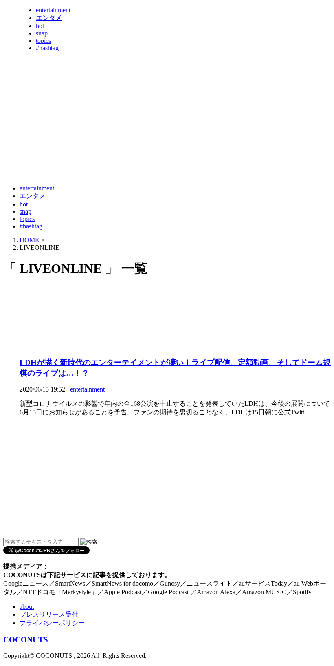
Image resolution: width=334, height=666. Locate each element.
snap (42, 33)
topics (43, 40)
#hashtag (47, 47)
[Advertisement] (151, 158)
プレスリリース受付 (49, 614)
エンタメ (49, 17)
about (27, 606)
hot (40, 25)
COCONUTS (25, 639)
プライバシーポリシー (52, 623)
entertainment (53, 10)
